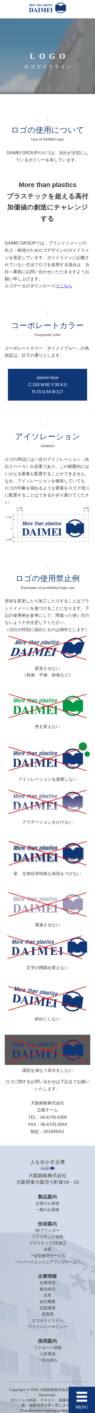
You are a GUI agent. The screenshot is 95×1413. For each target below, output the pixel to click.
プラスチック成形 (47, 1236)
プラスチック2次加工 (47, 1243)
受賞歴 (48, 1314)
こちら (66, 286)
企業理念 (47, 1282)
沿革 (47, 1295)
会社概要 (47, 1301)
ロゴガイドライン (47, 1320)
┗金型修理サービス (47, 1255)
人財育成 (47, 1354)
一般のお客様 (47, 1209)
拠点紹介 (47, 1289)
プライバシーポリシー (47, 1326)
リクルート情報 (47, 1347)
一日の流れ (48, 1360)
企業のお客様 (47, 1203)
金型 (47, 1249)
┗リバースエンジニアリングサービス (47, 1262)
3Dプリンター (47, 1230)
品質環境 (47, 1308)
